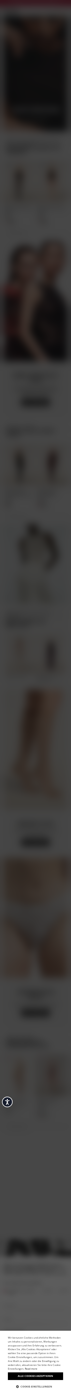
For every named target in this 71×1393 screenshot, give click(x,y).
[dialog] (35, 1362)
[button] (35, 1386)
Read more (31, 1368)
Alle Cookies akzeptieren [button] (35, 1376)
